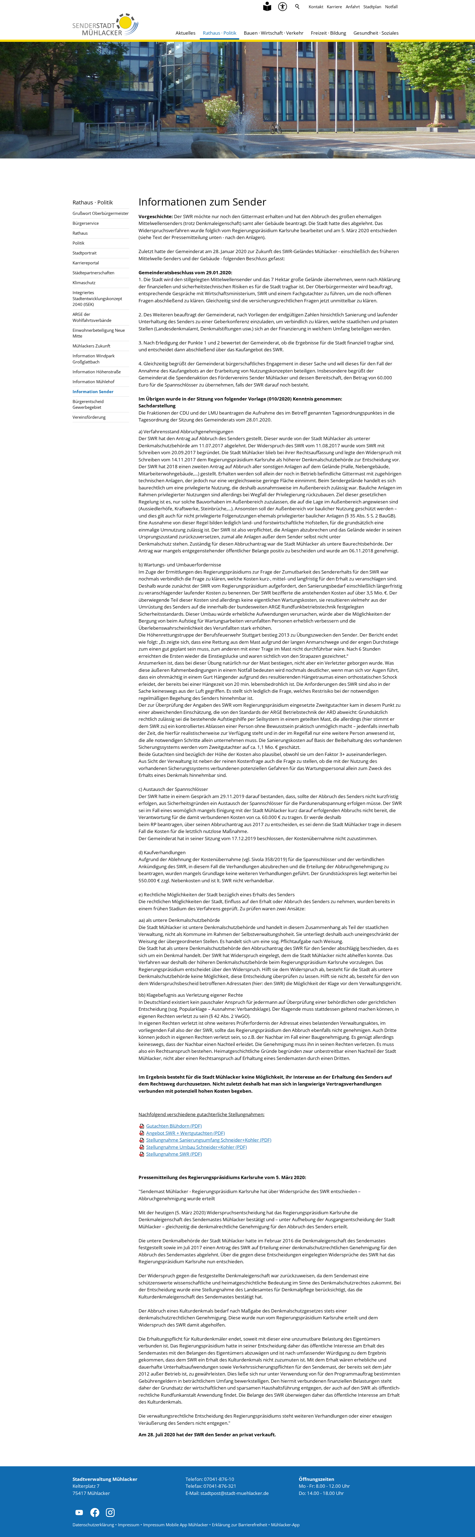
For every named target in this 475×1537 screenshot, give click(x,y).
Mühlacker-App (285, 1524)
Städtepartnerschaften (93, 272)
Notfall (391, 6)
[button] (282, 6)
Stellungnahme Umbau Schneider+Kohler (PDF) (196, 1147)
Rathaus (80, 233)
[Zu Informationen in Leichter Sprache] (267, 6)
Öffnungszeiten (316, 1479)
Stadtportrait (84, 253)
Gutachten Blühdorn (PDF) (174, 1126)
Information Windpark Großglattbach (94, 358)
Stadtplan (372, 6)
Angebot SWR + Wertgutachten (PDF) (185, 1133)
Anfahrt (353, 6)
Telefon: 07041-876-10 (210, 1479)
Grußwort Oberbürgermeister (101, 213)
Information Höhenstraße (97, 371)
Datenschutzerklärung (93, 1524)
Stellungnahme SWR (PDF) (174, 1154)
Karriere (334, 6)
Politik (78, 243)
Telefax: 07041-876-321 (211, 1486)
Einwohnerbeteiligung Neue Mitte (99, 333)
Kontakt (316, 6)
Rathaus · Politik (219, 33)
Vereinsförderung (89, 417)
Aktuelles (185, 33)
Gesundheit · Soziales (376, 33)
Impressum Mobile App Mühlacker (175, 1524)
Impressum (128, 1524)
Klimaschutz (84, 282)
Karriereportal (86, 262)
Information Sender (93, 391)
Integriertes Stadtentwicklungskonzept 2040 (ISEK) (97, 298)
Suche (297, 7)
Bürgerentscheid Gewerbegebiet (88, 404)
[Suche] (297, 7)
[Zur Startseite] (105, 24)
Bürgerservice (86, 223)
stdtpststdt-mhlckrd (233, 1493)
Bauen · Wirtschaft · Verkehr (273, 33)
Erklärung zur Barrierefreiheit (239, 1524)
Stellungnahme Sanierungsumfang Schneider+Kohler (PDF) (208, 1140)
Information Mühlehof (93, 381)
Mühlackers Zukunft (91, 346)
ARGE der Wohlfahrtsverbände (92, 317)
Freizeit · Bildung (328, 33)
